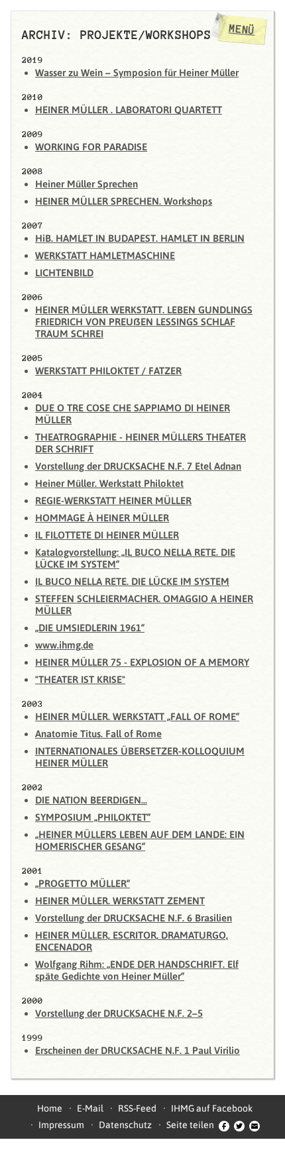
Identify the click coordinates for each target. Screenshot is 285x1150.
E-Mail (90, 1108)
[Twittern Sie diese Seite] (239, 1125)
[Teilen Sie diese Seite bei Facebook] (224, 1125)
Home (49, 1108)
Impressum (61, 1125)
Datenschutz (125, 1125)
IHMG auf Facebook (212, 1108)
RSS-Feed (137, 1108)
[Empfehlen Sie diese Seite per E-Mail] (254, 1125)
